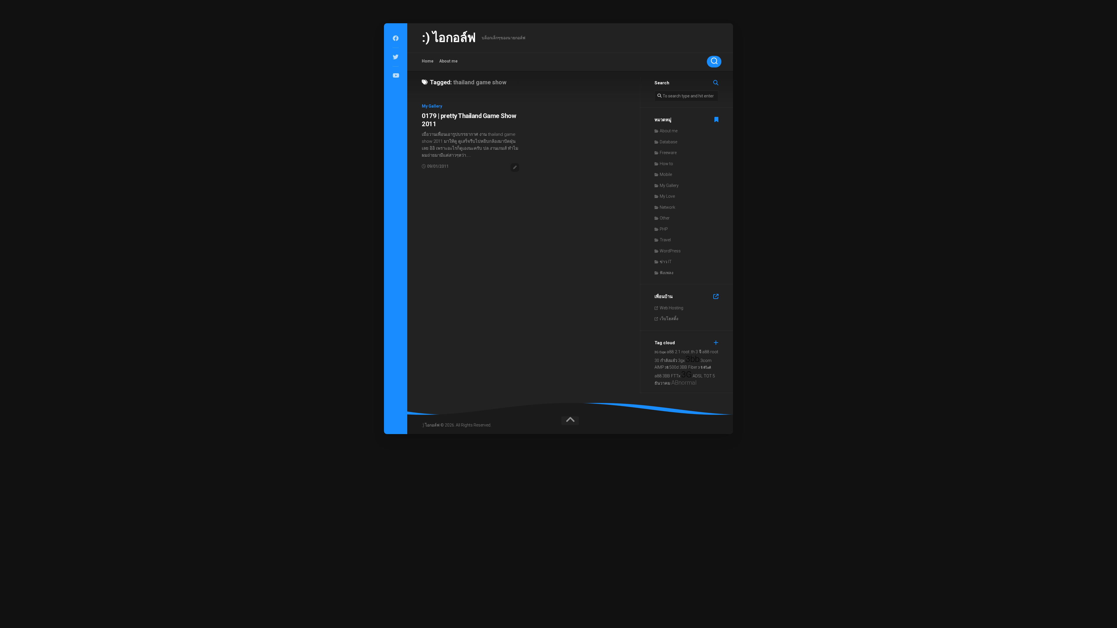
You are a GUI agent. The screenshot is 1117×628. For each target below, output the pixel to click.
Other (665, 218)
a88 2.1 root (678, 351)
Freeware (668, 152)
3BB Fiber (688, 367)
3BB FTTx (671, 376)
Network (667, 207)
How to (666, 163)
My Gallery (432, 106)
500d (674, 367)
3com (706, 360)
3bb (693, 359)
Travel (665, 240)
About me (448, 61)
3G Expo (660, 352)
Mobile (666, 174)
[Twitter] (395, 57)
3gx (681, 360)
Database (668, 142)
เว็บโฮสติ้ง (669, 318)
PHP (664, 229)
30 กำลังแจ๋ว (665, 360)
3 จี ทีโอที (704, 368)
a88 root (710, 351)
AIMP (659, 367)
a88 (657, 376)
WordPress (670, 251)
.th (692, 351)
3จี (666, 368)
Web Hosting (671, 308)
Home (427, 61)
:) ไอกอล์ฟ (449, 38)
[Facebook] (395, 38)
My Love (667, 196)
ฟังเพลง (666, 272)
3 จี (698, 351)
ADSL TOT (702, 376)
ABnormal (684, 382)
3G (686, 374)
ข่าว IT (666, 261)
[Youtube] (395, 75)
